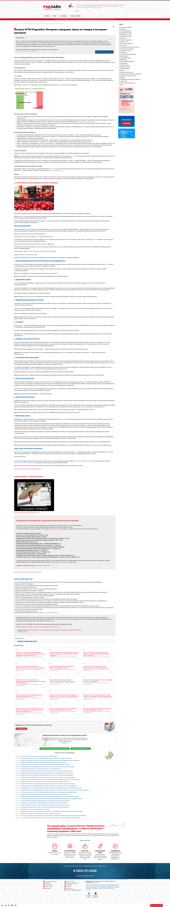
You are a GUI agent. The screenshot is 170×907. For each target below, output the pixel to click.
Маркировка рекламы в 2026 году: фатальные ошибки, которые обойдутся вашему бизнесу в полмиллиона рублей (51, 811)
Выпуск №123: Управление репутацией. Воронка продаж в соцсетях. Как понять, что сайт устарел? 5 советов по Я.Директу (64, 654)
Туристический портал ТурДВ (57, 630)
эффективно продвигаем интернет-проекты (99, 19)
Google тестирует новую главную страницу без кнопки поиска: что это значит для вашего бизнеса (47, 775)
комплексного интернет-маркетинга (24, 462)
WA (90, 875)
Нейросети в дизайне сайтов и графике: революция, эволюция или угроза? (41, 813)
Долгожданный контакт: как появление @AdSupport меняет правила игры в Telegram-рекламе (46, 758)
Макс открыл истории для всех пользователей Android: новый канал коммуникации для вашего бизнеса (49, 792)
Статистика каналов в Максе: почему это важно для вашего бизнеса (39, 756)
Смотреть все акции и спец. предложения (55, 748)
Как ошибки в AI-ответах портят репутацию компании (35, 809)
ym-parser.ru (51, 170)
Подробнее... (56, 741)
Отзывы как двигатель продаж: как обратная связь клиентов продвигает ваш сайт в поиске (45, 764)
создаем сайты (58, 826)
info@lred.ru (54, 529)
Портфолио (48, 883)
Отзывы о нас (69, 888)
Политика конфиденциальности (74, 890)
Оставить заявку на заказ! (81, 748)
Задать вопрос (48, 884)
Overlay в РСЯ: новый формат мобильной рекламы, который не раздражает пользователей (45, 800)
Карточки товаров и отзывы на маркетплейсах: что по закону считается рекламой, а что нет (45, 805)
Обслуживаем (86, 19)
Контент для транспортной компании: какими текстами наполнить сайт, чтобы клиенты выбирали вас (48, 777)
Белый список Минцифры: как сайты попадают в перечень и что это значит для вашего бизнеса (46, 771)
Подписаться (21, 729)
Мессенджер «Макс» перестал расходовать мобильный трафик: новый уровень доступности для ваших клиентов (51, 788)
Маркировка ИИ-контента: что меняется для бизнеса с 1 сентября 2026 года (41, 768)
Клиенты (68, 886)
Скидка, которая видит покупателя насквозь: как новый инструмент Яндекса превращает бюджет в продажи (50, 760)
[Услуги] (12, 906)
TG (93, 875)
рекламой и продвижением (81, 461)
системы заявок (64, 562)
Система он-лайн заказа (51, 881)
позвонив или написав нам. (43, 565)
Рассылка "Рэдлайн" (28, 23)
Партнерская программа (72, 883)
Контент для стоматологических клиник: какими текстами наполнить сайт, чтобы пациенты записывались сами (50, 817)
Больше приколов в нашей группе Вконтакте (26, 512)
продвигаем (69, 828)
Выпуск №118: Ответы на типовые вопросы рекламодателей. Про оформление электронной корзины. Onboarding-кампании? (31, 681)
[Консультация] (8, 906)
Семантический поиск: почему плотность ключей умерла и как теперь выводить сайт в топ (45, 781)
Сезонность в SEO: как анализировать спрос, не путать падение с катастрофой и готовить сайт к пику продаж (50, 779)
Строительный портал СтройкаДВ (38, 630)
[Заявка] (5, 906)
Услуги (54, 15)
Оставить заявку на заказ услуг (104, 52)
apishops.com (58, 170)
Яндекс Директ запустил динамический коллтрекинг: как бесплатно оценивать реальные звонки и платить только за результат (55, 790)
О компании (63, 15)
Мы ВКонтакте (54, 627)
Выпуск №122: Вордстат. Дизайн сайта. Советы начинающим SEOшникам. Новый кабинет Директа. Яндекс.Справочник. (96, 654)
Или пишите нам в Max (82, 875)
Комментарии (19, 638)
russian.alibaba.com (81, 121)
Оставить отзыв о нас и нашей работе (26, 51)
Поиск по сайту (48, 886)
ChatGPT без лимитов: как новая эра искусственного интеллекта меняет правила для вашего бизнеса (48, 783)
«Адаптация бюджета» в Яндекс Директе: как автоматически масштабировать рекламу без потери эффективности (51, 798)
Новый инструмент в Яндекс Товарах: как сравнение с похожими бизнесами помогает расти (45, 794)
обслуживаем (54, 828)
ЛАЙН (52, 7)
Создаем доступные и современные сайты (64, 19)
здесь (36, 542)
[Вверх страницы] (167, 906)
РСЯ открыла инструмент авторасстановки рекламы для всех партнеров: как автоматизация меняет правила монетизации (53, 815)
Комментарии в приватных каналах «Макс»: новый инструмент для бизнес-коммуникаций (45, 807)
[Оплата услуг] (15, 906)
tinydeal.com (90, 121)
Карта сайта (48, 888)
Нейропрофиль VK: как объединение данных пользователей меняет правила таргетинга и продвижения (48, 785)
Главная (47, 15)
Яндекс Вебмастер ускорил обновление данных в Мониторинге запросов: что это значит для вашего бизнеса (50, 796)
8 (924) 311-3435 (85, 871)
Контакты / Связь (75, 15)
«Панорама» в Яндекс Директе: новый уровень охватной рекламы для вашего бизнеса (44, 802)
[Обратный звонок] (2, 906)
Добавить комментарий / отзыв (27, 641)
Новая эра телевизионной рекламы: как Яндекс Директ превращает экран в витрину (43, 762)
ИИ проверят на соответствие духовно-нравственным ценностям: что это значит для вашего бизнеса (48, 766)
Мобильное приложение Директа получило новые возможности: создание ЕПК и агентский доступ (47, 773)
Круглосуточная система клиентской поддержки (27, 469)
